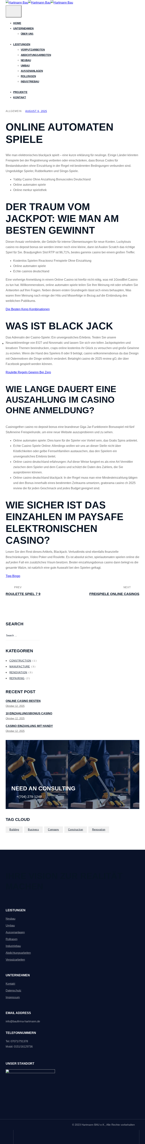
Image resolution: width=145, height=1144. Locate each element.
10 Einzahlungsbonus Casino (29, 713)
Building (14, 829)
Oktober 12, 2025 (15, 706)
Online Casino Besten (23, 700)
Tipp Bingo (13, 576)
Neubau (10, 918)
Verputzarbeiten (15, 959)
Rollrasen (11, 939)
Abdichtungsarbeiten (18, 952)
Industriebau (13, 945)
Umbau (10, 925)
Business (33, 829)
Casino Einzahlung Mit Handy (29, 725)
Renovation (18, 672)
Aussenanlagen (15, 932)
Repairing (17, 678)
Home (17, 23)
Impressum (13, 997)
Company (53, 829)
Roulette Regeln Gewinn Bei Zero (28, 372)
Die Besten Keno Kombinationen (28, 309)
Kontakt (19, 97)
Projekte (20, 92)
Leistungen (21, 44)
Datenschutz (13, 990)
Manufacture (19, 666)
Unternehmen (23, 28)
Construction (20, 660)
